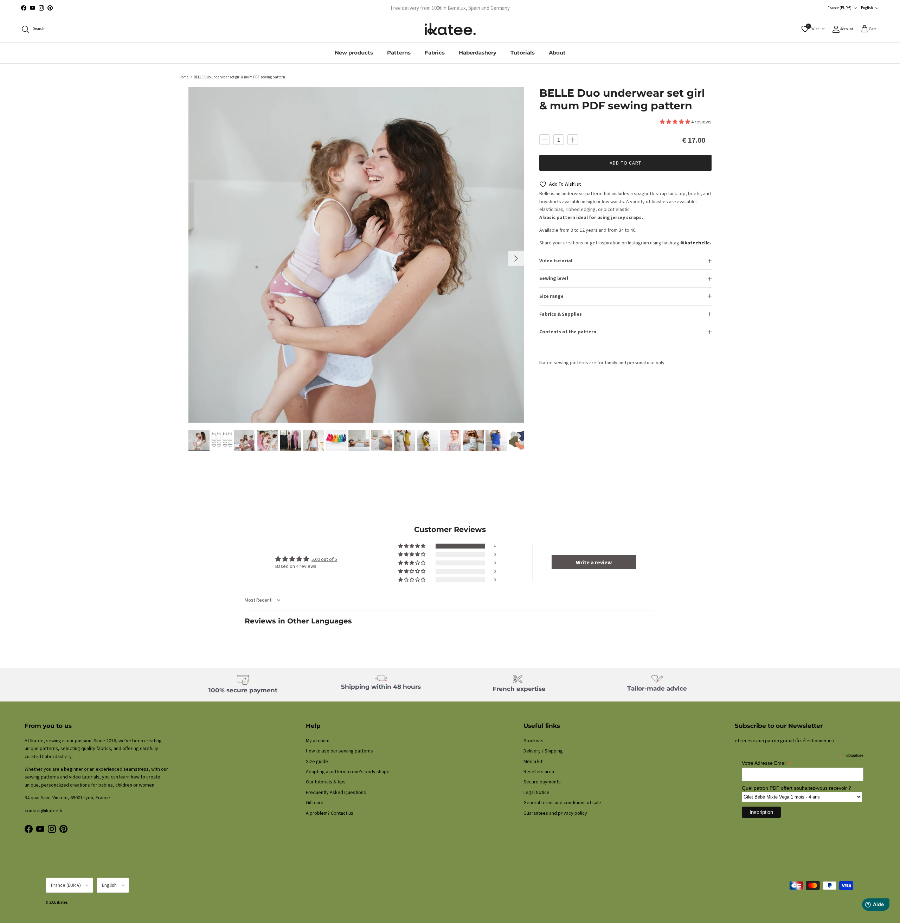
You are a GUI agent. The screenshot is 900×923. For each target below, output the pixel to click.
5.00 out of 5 (324, 559)
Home (183, 77)
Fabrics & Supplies (560, 314)
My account (318, 740)
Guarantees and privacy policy (555, 813)
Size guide (317, 761)
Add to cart (625, 163)
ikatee (62, 902)
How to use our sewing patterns (339, 751)
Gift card (314, 802)
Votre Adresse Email (766, 763)
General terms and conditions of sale (562, 802)
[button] (675, 122)
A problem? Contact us (329, 813)
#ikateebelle (695, 243)
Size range (551, 296)
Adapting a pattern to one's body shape (348, 771)
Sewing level (553, 278)
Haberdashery (477, 52)
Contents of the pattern (567, 332)
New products (354, 52)
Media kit (532, 761)
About (557, 52)
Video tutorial (555, 260)
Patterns (399, 52)
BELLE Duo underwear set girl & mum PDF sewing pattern (239, 77)
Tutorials (522, 52)
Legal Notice (536, 792)
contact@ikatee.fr (450, 8)
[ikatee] (450, 29)
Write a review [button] (594, 562)
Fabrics (435, 52)
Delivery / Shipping (543, 751)
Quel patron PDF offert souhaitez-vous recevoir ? (796, 788)
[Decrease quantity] (544, 139)
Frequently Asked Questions (336, 792)
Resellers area (538, 771)
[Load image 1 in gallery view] (356, 255)
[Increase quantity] (572, 139)
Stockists (533, 740)
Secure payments (542, 781)
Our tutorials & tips (326, 781)
